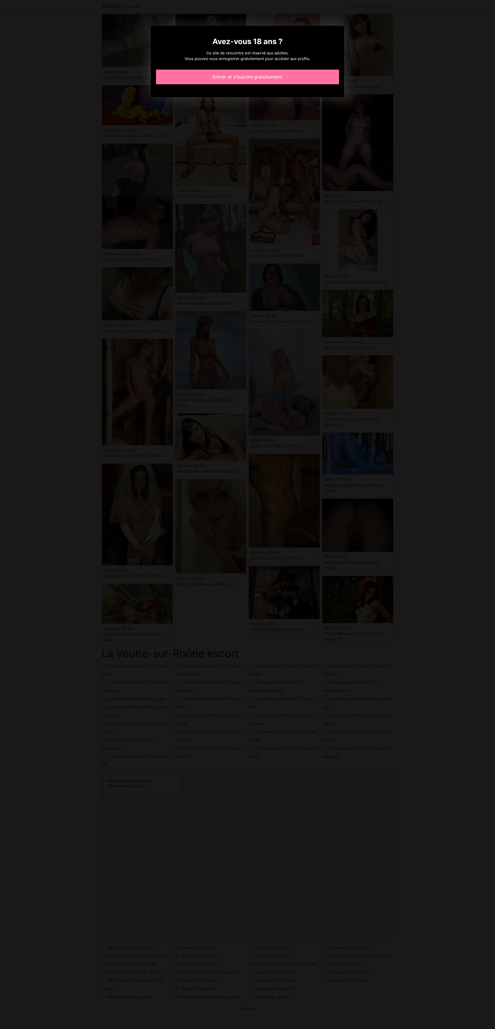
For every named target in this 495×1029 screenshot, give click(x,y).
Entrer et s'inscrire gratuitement (247, 77)
